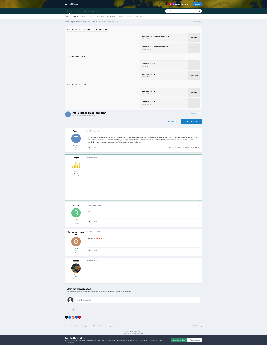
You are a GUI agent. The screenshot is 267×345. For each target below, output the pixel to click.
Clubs (67, 16)
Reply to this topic (192, 121)
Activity (78, 11)
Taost (76, 115)
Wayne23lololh (177, 147)
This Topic (191, 11)
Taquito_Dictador (189, 147)
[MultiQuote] (89, 147)
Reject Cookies (195, 340)
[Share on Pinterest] (79, 317)
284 (76, 174)
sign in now (110, 291)
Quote (95, 147)
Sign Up (197, 4)
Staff (90, 16)
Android (129, 16)
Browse (69, 11)
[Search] (199, 11)
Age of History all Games (91, 11)
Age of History (72, 4)
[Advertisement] (126, 177)
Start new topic (173, 121)
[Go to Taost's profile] (68, 114)
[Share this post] (199, 131)
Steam (121, 16)
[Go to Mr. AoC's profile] (76, 165)
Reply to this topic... (84, 300)
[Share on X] (66, 317)
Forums (75, 16)
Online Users (100, 16)
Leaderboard (111, 16)
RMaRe (170, 147)
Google (75, 158)
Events (83, 16)
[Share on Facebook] (69, 317)
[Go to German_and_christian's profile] (76, 241)
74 (76, 277)
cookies (77, 340)
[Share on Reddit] (73, 317)
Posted (93, 131)
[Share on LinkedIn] (76, 317)
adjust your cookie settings (122, 340)
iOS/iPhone (138, 16)
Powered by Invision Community (133, 333)
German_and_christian (75, 233)
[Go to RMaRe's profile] (76, 212)
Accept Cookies (179, 340)
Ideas (93, 115)
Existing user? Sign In (182, 4)
